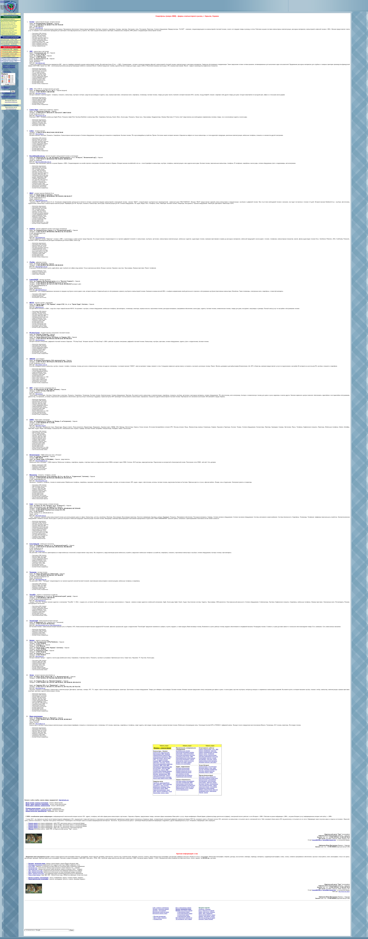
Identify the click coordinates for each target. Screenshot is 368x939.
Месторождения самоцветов (184, 918)
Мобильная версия (4, 1)
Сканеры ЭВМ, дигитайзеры (161, 761)
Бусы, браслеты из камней (206, 910)
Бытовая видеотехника (182, 769)
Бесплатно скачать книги (9, 21)
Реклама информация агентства (208, 756)
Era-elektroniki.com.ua (37, 156)
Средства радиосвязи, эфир (161, 790)
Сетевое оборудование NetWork (162, 771)
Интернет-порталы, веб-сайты (207, 762)
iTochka (32, 262)
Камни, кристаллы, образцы (207, 912)
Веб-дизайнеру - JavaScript (9, 44)
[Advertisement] (333, 4)
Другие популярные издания (8, 34)
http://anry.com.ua (40, 425)
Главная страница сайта (9, 14)
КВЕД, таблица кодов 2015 (36, 873)
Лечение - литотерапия (159, 910)
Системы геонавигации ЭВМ (184, 782)
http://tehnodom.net (40, 579)
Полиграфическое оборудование (185, 758)
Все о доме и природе (160, 918)
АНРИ (32, 419)
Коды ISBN (31, 866)
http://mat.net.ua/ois (344, 891)
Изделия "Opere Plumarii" (206, 919)
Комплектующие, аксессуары (161, 758)
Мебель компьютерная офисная (208, 789)
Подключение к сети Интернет (208, 766)
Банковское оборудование (206, 788)
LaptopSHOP (34, 279)
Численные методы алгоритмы (8, 27)
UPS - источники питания (160, 759)
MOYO (32, 302)
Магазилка (33, 475)
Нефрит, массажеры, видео (207, 916)
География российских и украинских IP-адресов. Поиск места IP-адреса (8, 97)
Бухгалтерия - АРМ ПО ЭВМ (161, 768)
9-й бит (32, 22)
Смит (31, 504)
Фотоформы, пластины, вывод (208, 759)
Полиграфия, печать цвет (9, 53)
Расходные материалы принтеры (162, 764)
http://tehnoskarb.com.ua (42, 625)
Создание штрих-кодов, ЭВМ (184, 756)
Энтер (32, 675)
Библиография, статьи (8, 56)
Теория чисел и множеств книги (9, 30)
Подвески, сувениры (205, 909)
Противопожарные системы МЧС (185, 785)
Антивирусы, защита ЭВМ (160, 770)
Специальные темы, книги (7, 31)
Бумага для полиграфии (183, 763)
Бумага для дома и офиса (183, 762)
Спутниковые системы (182, 774)
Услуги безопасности (182, 789)
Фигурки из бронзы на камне (207, 918)
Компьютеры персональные (161, 752)
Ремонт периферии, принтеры (207, 751)
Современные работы (8, 19)
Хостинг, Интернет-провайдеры (208, 769)
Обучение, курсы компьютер (207, 777)
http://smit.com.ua (40, 515)
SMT (31, 388)
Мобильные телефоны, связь (161, 787)
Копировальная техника (183, 751)
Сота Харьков (34, 544)
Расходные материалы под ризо (185, 755)
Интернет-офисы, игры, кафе (207, 768)
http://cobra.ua (39, 134)
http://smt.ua (39, 394)
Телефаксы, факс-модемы (161, 785)
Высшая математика (160, 916)
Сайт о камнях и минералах (161, 907)
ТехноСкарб (34, 620)
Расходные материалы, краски (185, 759)
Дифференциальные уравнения (9, 25)
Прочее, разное (203, 792)
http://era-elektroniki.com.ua (43, 162)
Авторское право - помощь (10, 51)
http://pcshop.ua (39, 340)
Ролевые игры (158, 919)
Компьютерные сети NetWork (161, 772)
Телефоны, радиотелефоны (161, 783)
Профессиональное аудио (183, 771)
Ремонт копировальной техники (208, 752)
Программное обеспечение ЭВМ (162, 767)
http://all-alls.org (64, 800)
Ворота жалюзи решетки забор (185, 787)
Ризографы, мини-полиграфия (185, 753)
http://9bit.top (39, 27)
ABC (31, 51)
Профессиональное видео (183, 772)
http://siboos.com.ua (41, 364)
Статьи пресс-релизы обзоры (9, 42)
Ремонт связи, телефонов (206, 753)
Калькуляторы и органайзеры (207, 779)
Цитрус (32, 640)
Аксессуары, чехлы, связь (161, 793)
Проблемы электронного (35, 865)
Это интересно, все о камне (184, 919)
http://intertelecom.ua (41, 460)
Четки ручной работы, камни (207, 915)
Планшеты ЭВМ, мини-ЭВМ (161, 765)
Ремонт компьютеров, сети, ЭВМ (208, 749)
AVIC (31, 89)
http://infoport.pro (40, 237)
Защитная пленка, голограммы (208, 787)
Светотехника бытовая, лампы (208, 785)
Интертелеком (35, 455)
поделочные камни (183, 915)
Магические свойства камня (161, 912)
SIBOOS (32, 359)
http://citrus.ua (39, 656)
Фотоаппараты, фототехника (207, 781)
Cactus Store (34, 109)
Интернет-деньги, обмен (206, 772)
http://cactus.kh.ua (40, 115)
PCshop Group (35, 332)
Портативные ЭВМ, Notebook (161, 754)
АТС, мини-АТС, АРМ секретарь (162, 784)
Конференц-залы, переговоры (207, 791)
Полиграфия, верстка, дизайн (207, 758)
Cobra (32, 131)
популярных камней (184, 910)
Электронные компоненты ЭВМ (162, 757)
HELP (31, 193)
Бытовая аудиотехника (182, 768)
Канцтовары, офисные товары (207, 782)
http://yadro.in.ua (40, 723)
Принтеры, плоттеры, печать (161, 762)
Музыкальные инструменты (184, 775)
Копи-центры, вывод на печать (185, 761)
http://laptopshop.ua (40, 289)
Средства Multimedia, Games (161, 775)
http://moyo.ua (39, 307)
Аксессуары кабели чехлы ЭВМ (162, 778)
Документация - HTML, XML (9, 39)
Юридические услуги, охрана (184, 788)
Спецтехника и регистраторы (184, 784)
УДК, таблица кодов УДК (35, 870)
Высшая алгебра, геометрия (8, 22)
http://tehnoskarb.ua (55, 625)
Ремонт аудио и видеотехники (207, 755)
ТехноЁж (33, 594)
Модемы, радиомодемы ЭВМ (161, 774)
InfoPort (32, 228)
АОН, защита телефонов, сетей (162, 791)
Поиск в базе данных (34, 875)
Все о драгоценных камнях (183, 907)
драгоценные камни (183, 912)
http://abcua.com (40, 63)
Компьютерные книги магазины (208, 761)
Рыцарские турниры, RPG (9, 61)
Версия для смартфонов (6, 2)
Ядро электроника (36, 716)
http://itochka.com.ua (41, 266)
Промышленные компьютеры (161, 755)
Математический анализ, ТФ (8, 24)
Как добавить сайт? (9, 93)
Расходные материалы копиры (185, 752)
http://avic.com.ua (40, 93)
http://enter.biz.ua (40, 688)
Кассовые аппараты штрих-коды (208, 778)
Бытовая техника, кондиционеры (208, 784)
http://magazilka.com (41, 480)
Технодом (33, 572)
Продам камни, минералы (9, 59)
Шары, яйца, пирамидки (205, 913)
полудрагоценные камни (184, 913)
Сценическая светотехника (184, 776)
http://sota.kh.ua (40, 551)
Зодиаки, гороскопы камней (161, 909)
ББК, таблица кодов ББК (35, 872)
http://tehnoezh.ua (40, 600)
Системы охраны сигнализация (185, 781)
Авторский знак (32, 868)
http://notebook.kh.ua (41, 200)
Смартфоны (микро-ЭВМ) (160, 788)
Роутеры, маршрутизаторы (206, 771)
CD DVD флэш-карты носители (162, 777)
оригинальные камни (183, 916)
